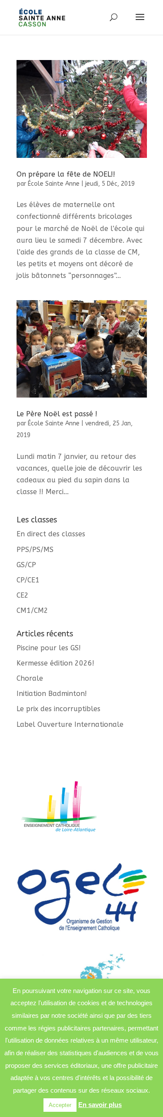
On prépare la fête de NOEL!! (66, 174)
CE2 (23, 595)
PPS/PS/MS (35, 549)
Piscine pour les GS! (49, 648)
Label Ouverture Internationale (70, 724)
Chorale (30, 678)
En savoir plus (100, 1104)
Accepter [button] (60, 1105)
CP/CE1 (28, 580)
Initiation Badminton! (52, 693)
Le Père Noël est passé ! (57, 414)
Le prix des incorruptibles (58, 709)
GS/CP (26, 565)
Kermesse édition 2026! (55, 663)
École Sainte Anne (54, 183)
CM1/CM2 (32, 610)
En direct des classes (51, 534)
